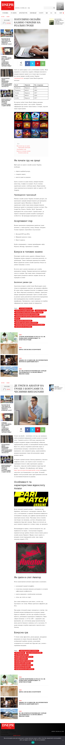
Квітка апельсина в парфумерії (30, 349)
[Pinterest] (37, 63)
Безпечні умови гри (23, 152)
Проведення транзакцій (24, 147)
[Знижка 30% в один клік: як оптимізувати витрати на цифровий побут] (9, 360)
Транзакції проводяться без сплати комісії (29, 324)
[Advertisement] (57, 52)
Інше (8, 16)
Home (3, 16)
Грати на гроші (41, 310)
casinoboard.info (18, 78)
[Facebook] (27, 63)
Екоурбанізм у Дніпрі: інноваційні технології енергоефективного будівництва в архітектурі (6, 82)
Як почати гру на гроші (23, 146)
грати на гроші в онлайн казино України (28, 312)
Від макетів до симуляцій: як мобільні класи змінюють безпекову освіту (6, 41)
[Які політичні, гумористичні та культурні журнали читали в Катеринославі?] (51, 21)
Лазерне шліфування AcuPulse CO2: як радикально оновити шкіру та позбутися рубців (32, 338)
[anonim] (4, 23)
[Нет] (63, 740)
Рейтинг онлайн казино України (26, 322)
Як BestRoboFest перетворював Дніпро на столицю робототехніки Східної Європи (6, 102)
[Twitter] (32, 63)
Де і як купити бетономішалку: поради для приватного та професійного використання (32, 372)
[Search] (54, 8)
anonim (8, 23)
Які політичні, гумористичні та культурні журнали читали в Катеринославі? (59, 22)
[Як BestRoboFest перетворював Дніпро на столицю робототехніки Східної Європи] (7, 93)
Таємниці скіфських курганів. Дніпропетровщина (60, 7)
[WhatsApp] (42, 63)
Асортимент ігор (21, 149)
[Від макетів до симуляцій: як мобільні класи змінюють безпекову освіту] (7, 33)
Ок (33, 742)
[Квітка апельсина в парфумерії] (9, 349)
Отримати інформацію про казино (26, 314)
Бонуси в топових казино (24, 151)
